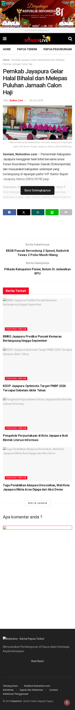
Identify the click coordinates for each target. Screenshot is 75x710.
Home (7, 49)
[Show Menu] (5, 39)
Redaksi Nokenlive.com (37, 685)
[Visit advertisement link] (37, 14)
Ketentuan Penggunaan (15, 693)
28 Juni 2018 (36, 100)
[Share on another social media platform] (66, 212)
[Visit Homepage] (37, 39)
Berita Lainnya (37, 503)
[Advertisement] (37, 227)
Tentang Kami (10, 685)
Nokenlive (16, 701)
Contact (53, 689)
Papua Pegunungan (57, 49)
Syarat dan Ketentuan (31, 689)
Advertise (8, 689)
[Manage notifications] (67, 702)
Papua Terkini (27, 49)
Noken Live (16, 100)
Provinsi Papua (16, 329)
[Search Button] (70, 39)
